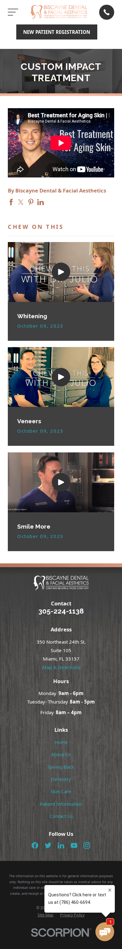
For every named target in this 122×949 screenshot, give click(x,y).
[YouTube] (74, 845)
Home (61, 742)
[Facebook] (35, 845)
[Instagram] (87, 845)
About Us (61, 754)
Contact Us (61, 816)
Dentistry (61, 779)
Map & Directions (61, 667)
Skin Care (61, 791)
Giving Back (61, 767)
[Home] (59, 12)
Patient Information (61, 804)
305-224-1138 (61, 611)
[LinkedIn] (61, 845)
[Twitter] (48, 845)
